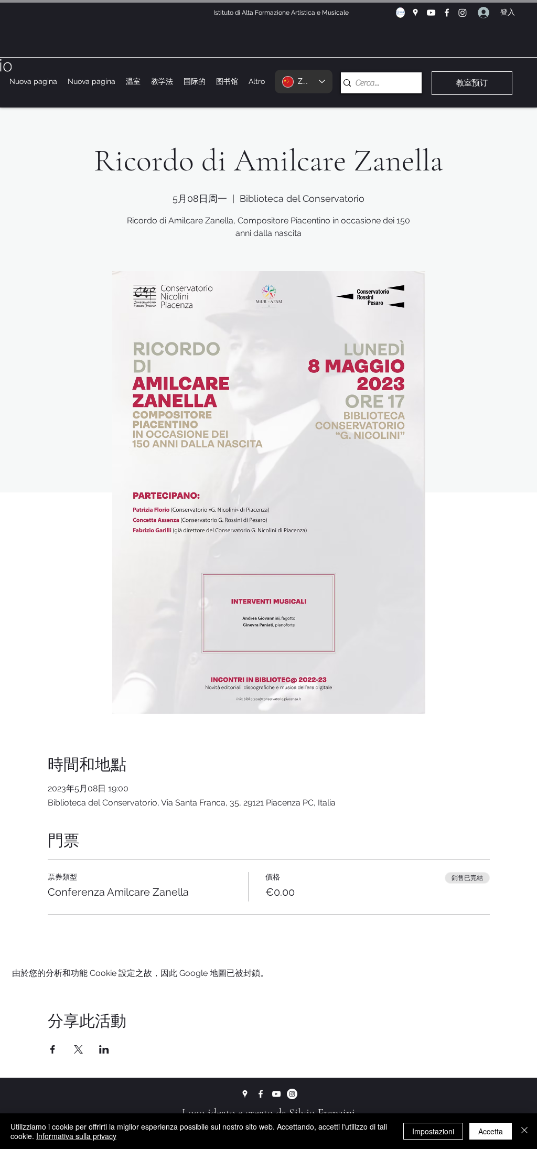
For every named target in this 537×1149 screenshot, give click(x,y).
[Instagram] (462, 12)
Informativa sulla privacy (76, 1136)
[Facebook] (447, 12)
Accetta (490, 1131)
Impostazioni (433, 1131)
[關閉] (524, 1131)
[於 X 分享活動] (78, 1049)
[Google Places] (415, 12)
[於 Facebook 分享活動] (53, 1049)
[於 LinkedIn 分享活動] (104, 1049)
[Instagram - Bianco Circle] (292, 1094)
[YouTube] (431, 12)
